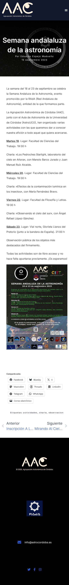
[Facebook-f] (34, 569)
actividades (30, 412)
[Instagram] (40, 569)
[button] (66, 10)
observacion (56, 412)
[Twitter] (28, 569)
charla (43, 412)
